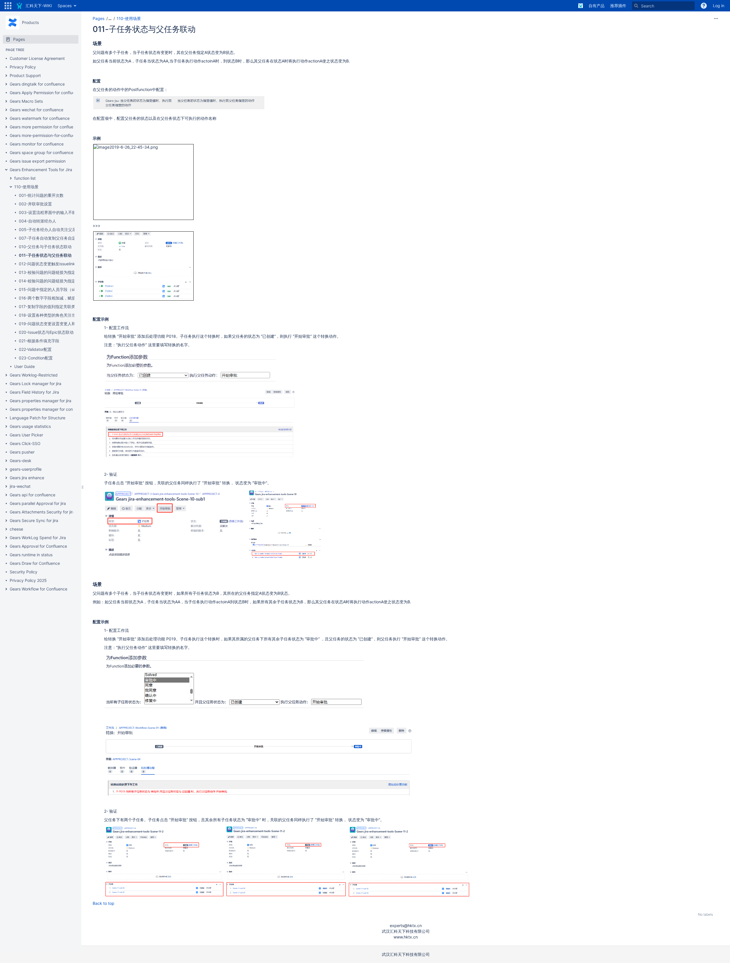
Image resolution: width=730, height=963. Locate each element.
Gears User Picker (26, 434)
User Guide (24, 366)
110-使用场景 (26, 186)
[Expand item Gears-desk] (6, 460)
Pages (98, 18)
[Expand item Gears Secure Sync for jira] (6, 520)
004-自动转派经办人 (37, 221)
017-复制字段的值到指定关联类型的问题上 (57, 306)
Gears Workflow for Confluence (38, 588)
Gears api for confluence (32, 494)
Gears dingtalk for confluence (37, 84)
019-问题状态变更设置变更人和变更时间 (55, 323)
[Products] (12, 22)
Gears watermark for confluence (40, 118)
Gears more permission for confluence (45, 126)
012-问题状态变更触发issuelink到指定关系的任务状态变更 (71, 263)
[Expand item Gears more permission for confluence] (6, 127)
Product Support (25, 75)
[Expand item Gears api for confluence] (6, 495)
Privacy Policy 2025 (28, 580)
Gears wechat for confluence (36, 109)
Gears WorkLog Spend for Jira (38, 537)
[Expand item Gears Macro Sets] (6, 101)
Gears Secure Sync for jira (34, 520)
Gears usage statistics (30, 426)
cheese (16, 529)
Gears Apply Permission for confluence (46, 92)
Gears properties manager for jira (40, 400)
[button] (8, 5)
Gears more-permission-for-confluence (46, 135)
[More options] (716, 18)
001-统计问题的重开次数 (41, 195)
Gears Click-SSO (25, 443)
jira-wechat (20, 486)
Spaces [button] (65, 5)
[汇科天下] (580, 5)
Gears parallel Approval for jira (38, 503)
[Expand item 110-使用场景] (11, 187)
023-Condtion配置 (36, 357)
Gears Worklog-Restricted (34, 375)
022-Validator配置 (35, 349)
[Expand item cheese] (6, 529)
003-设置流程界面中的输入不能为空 (51, 212)
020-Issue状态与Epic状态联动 (46, 332)
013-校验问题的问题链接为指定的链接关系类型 (61, 272)
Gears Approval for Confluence (38, 546)
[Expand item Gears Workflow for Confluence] (6, 589)
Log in (718, 5)
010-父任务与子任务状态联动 (45, 246)
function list (25, 178)
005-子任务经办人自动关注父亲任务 (51, 229)
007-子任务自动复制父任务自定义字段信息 (57, 238)
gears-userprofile (26, 469)
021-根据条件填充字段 (39, 340)
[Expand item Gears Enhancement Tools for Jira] (6, 169)
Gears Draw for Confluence (35, 563)
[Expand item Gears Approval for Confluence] (6, 546)
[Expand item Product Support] (6, 75)
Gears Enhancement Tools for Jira (41, 169)
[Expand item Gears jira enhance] (6, 478)
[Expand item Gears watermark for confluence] (6, 118)
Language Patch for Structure (37, 417)
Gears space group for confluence (41, 152)
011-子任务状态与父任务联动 (45, 255)
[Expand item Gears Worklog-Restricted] (6, 375)
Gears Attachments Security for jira (42, 511)
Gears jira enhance (27, 477)
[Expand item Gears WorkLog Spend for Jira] (6, 537)
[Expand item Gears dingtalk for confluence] (6, 84)
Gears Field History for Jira (34, 392)
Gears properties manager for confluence (48, 409)
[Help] (703, 5)
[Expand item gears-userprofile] (6, 469)
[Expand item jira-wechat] (6, 486)
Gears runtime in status (31, 554)
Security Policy (23, 571)
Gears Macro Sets (26, 101)
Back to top (103, 903)
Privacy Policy (23, 66)
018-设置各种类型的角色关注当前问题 (53, 315)
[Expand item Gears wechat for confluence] (6, 110)
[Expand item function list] (11, 178)
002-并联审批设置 (35, 203)
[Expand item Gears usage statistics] (6, 426)
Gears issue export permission (38, 161)
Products (30, 22)
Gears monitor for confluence (37, 143)
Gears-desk (20, 460)
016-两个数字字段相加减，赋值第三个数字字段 (61, 298)
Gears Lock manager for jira (35, 383)
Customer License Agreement (37, 58)
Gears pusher (22, 452)
